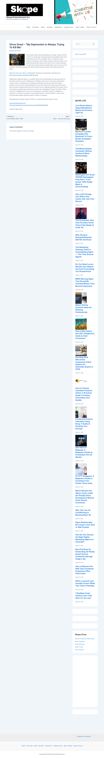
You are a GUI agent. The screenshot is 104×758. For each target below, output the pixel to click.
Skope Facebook (80, 642)
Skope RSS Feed (79, 644)
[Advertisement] (86, 681)
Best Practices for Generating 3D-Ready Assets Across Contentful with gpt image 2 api (85, 554)
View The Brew (79, 650)
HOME (23, 746)
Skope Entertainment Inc (18, 17)
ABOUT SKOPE (68, 746)
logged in (19, 131)
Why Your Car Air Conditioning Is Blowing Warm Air (83, 512)
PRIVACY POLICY (78, 746)
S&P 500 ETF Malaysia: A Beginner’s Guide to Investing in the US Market (84, 453)
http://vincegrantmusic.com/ (17, 103)
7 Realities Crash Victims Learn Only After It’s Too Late (83, 595)
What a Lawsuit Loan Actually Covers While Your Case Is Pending (85, 583)
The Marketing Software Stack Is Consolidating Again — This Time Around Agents (84, 252)
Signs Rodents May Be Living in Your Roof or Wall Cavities (85, 525)
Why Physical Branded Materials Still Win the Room (83, 237)
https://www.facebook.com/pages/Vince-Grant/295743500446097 (28, 105)
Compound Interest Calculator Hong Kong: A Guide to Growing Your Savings (84, 424)
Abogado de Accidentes (84, 736)
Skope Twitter (79, 647)
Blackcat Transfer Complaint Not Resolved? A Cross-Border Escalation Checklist (84, 137)
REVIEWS (41, 746)
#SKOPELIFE (48, 746)
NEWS (35, 746)
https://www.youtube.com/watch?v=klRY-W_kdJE (23, 75)
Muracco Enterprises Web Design (84, 639)
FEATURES (29, 746)
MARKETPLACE (57, 746)
